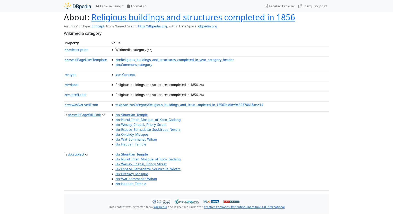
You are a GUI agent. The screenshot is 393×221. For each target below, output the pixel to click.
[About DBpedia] (77, 6)
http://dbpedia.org (152, 26)
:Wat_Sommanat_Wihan (136, 139)
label (71, 84)
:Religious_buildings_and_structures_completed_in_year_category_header (174, 60)
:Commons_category (133, 64)
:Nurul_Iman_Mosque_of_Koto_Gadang (148, 119)
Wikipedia (160, 207)
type (70, 74)
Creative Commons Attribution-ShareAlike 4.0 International (244, 207)
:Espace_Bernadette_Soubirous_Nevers (148, 129)
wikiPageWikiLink (84, 115)
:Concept (125, 74)
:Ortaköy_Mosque (131, 134)
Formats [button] (137, 6)
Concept (97, 26)
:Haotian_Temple (130, 144)
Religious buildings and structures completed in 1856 (193, 17)
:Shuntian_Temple (131, 115)
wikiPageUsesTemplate (86, 60)
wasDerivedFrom (81, 105)
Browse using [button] (110, 6)
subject (76, 154)
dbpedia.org (207, 26)
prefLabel (75, 94)
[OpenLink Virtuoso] (161, 201)
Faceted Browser (281, 6)
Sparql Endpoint (315, 6)
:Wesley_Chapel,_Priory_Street (141, 124)
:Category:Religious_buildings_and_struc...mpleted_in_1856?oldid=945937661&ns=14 (189, 105)
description (76, 49)
